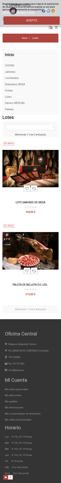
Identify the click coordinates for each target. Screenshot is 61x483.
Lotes (8, 96)
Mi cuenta (16, 380)
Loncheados (12, 78)
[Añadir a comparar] (34, 188)
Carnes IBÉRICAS (15, 103)
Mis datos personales (16, 389)
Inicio (9, 54)
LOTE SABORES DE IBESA (30, 202)
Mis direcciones (13, 395)
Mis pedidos (11, 401)
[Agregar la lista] (27, 188)
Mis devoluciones (14, 407)
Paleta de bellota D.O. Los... (30, 284)
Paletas (9, 109)
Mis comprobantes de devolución (23, 413)
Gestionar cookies (26, 12)
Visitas (9, 90)
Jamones (10, 71)
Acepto (31, 20)
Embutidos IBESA (15, 84)
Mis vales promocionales (18, 419)
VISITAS (9, 65)
